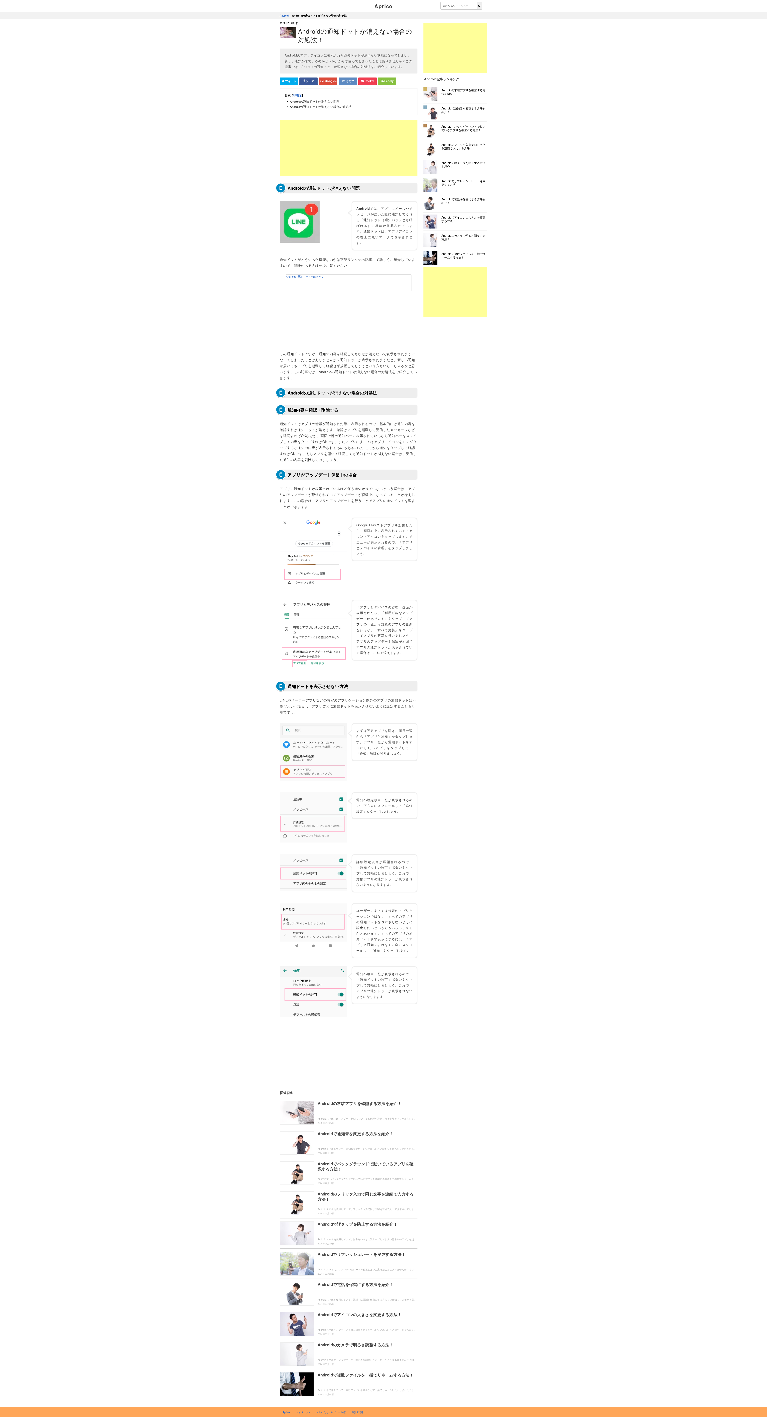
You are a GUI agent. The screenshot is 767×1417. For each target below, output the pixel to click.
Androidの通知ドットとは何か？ (305, 276)
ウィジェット (303, 1412)
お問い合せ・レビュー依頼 (331, 1412)
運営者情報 (358, 1412)
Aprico (383, 6)
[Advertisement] (348, 148)
